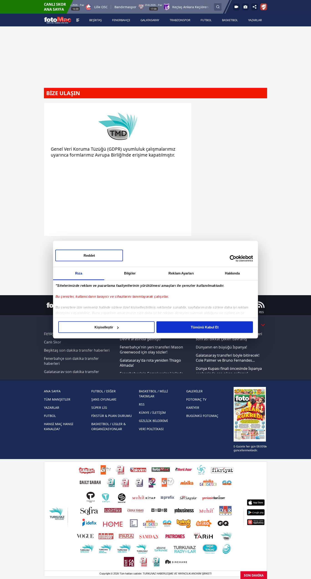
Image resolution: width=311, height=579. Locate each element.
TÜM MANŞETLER (57, 399)
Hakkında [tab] (232, 273)
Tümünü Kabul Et (205, 327)
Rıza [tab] (78, 273)
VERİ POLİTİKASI (151, 429)
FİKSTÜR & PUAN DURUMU (111, 416)
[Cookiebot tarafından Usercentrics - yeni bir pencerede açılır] (233, 258)
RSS (142, 404)
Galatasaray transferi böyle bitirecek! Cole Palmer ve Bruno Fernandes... (227, 358)
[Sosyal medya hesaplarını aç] (254, 6)
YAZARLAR (51, 407)
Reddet (89, 255)
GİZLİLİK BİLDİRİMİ (153, 421)
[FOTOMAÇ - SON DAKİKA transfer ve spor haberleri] (57, 20)
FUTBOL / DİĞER (103, 391)
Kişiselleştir (103, 327)
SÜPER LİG (99, 407)
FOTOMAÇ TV (196, 399)
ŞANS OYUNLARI (103, 399)
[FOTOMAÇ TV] (236, 6)
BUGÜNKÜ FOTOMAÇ (202, 416)
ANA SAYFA (52, 391)
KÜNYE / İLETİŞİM (152, 412)
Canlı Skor (52, 342)
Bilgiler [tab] (130, 273)
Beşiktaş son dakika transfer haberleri (77, 350)
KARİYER (192, 407)
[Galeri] (245, 6)
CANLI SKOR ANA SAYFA (55, 7)
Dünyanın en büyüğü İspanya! (221, 347)
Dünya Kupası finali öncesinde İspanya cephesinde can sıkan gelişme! (229, 371)
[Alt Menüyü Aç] (77, 20)
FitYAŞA (50, 333)
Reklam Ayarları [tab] (181, 273)
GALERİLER (194, 391)
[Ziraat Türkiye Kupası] (263, 6)
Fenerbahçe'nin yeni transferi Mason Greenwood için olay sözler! (151, 350)
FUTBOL (50, 416)
